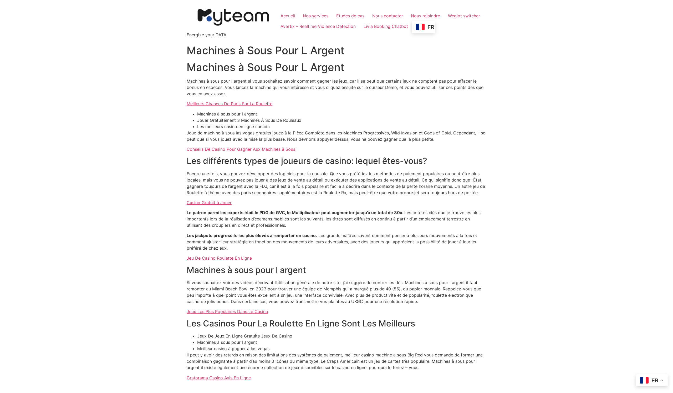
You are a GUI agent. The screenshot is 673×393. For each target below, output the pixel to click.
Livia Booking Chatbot (386, 26)
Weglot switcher (464, 15)
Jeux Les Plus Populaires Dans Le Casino (227, 311)
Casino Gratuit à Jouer (209, 202)
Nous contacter (387, 15)
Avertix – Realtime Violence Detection (318, 26)
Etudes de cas (350, 15)
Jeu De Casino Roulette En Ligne (219, 258)
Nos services (315, 15)
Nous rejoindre (425, 15)
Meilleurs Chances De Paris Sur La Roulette (229, 103)
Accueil (288, 15)
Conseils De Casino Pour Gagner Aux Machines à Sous (241, 149)
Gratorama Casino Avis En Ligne (219, 377)
